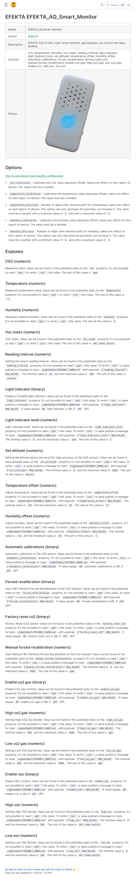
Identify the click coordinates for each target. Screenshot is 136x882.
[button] (6, 5)
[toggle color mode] (102, 5)
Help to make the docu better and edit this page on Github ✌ (41, 869)
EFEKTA (33, 36)
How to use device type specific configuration (34, 176)
